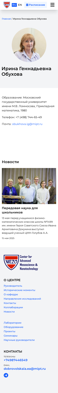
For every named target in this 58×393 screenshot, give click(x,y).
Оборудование (13, 327)
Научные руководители (19, 340)
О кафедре (11, 294)
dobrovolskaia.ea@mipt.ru (25, 369)
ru (14, 4)
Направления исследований (22, 298)
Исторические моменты (19, 290)
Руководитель (13, 285)
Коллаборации (13, 307)
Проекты (9, 331)
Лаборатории (12, 322)
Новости (9, 311)
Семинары (10, 335)
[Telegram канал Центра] (6, 375)
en (20, 4)
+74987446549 (16, 360)
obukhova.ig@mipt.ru (27, 124)
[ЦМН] (7, 5)
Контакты (10, 303)
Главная (6, 18)
